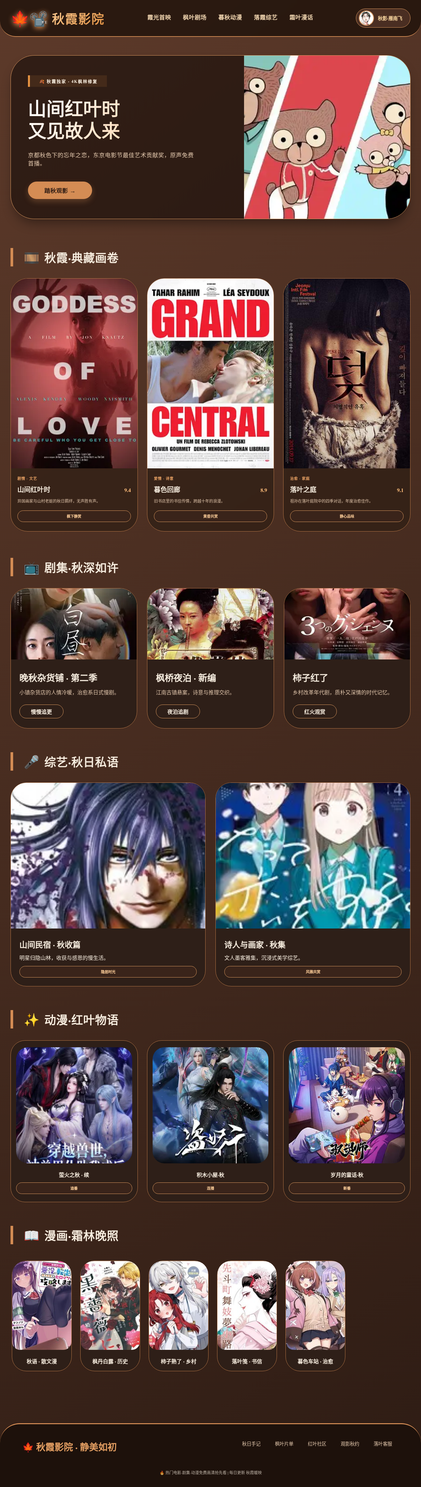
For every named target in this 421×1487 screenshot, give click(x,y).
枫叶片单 (284, 1444)
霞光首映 (159, 17)
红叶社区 (317, 1444)
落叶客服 (383, 1444)
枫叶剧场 (195, 17)
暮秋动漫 (230, 17)
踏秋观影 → (60, 190)
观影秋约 (350, 1444)
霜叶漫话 (301, 17)
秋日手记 (251, 1444)
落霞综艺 (266, 17)
